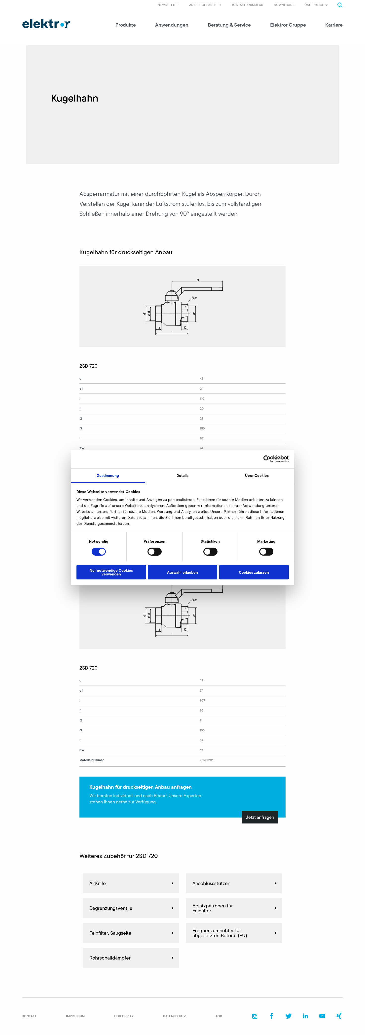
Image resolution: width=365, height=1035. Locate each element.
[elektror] (46, 23)
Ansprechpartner (205, 4)
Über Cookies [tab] (257, 475)
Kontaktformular (247, 4)
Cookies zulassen (254, 572)
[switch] (154, 552)
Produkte (125, 25)
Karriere (334, 25)
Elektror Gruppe (288, 25)
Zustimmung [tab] (108, 475)
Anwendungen (171, 25)
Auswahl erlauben (182, 572)
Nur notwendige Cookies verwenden (111, 572)
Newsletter (168, 4)
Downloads (284, 4)
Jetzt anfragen (260, 817)
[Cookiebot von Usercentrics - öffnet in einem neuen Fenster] (267, 459)
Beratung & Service (229, 25)
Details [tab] (183, 475)
